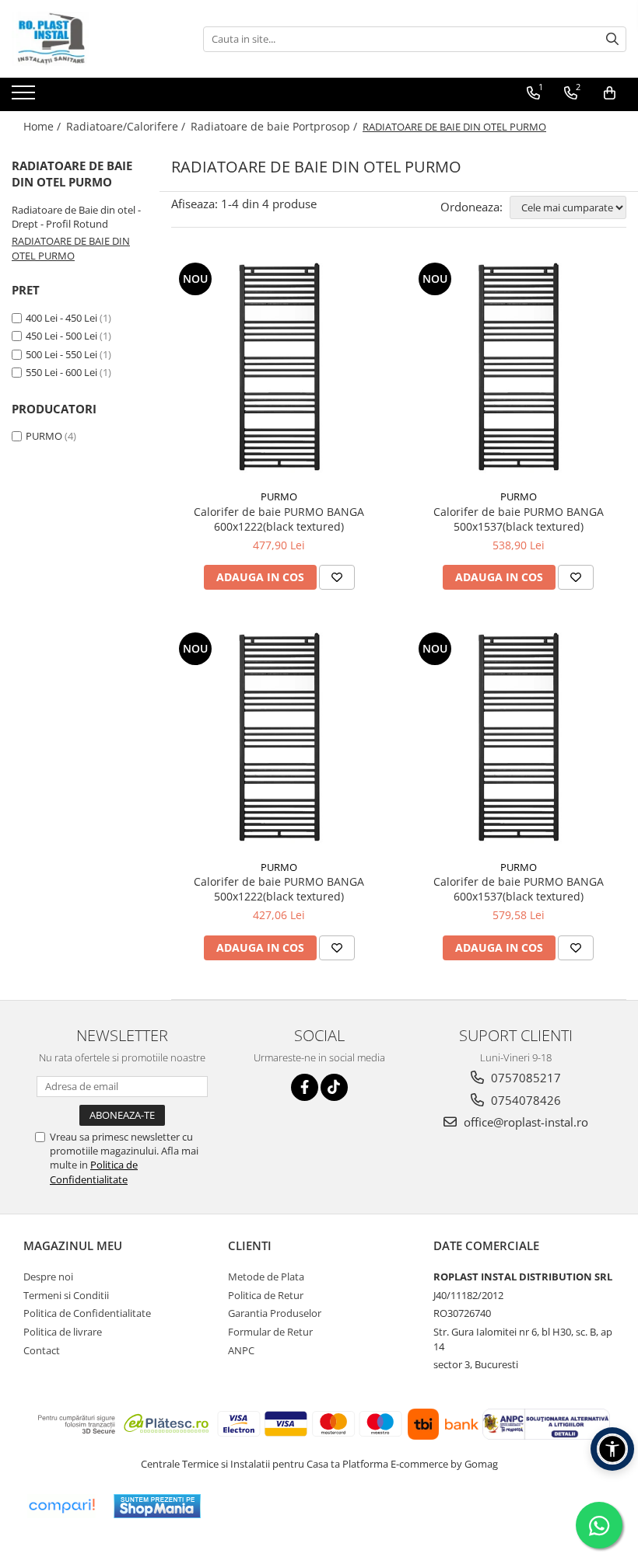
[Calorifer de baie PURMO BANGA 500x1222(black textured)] (279, 740)
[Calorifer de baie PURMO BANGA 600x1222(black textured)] (279, 370)
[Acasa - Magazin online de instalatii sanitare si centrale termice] (89, 39)
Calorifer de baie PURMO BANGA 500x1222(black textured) (279, 889)
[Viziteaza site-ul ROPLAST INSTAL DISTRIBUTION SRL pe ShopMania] (157, 1506)
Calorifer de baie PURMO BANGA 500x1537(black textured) (518, 519)
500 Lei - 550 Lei (61, 354)
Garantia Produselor (274, 1313)
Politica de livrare (62, 1332)
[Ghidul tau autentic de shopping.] (61, 1506)
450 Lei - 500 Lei (61, 336)
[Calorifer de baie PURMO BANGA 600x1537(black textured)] (519, 740)
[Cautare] (612, 39)
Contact (41, 1350)
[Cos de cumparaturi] (609, 93)
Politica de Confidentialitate (94, 1172)
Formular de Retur (270, 1332)
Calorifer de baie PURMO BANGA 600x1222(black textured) (279, 519)
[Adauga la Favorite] (337, 577)
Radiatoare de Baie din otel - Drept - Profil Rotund (76, 217)
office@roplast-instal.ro (524, 1122)
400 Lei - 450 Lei (61, 318)
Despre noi (48, 1277)
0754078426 (524, 1100)
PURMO (44, 436)
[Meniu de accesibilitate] (612, 1449)
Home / (43, 126)
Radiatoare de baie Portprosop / (275, 126)
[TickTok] (334, 1087)
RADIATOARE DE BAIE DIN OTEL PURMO (71, 248)
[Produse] (25, 97)
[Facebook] (304, 1087)
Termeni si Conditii (66, 1295)
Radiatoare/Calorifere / (127, 126)
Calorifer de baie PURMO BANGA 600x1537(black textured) (518, 889)
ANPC (241, 1350)
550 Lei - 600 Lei (61, 372)
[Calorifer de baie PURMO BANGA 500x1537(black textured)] (519, 370)
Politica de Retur (265, 1295)
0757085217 (524, 1077)
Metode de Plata (266, 1277)
